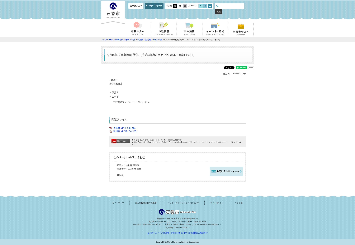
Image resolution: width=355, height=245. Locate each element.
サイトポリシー (217, 203)
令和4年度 (157, 39)
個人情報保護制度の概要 (146, 203)
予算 (133, 39)
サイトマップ (118, 203)
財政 (127, 39)
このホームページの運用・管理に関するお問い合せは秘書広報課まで (177, 233)
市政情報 (119, 39)
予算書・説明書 (144, 39)
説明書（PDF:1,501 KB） (126, 131)
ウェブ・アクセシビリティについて (183, 203)
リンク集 (239, 203)
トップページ (107, 39)
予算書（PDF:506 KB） (125, 128)
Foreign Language (154, 6)
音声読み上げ (136, 6)
